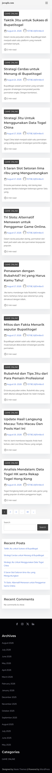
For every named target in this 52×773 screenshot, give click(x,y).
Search (7, 522)
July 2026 (6, 650)
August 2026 (8, 643)
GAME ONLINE (11, 14)
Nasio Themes (20, 769)
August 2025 (8, 724)
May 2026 (6, 663)
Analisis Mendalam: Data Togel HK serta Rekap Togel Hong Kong (24, 474)
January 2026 (8, 690)
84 (28, 512)
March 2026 (7, 677)
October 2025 (8, 711)
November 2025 (9, 704)
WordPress (45, 769)
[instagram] (22, 625)
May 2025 (6, 745)
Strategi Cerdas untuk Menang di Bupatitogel (24, 555)
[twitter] (27, 625)
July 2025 (6, 731)
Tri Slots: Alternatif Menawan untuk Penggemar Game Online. (25, 222)
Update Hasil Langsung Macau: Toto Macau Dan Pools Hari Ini (23, 424)
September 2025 (9, 718)
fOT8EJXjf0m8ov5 (35, 31)
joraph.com (8, 2)
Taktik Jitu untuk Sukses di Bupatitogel (21, 548)
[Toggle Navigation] (46, 3)
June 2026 (6, 656)
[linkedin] (33, 625)
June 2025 (6, 738)
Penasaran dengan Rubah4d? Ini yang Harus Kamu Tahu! (24, 275)
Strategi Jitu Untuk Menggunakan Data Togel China (25, 122)
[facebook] (17, 625)
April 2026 (6, 670)
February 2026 (8, 684)
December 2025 (9, 697)
